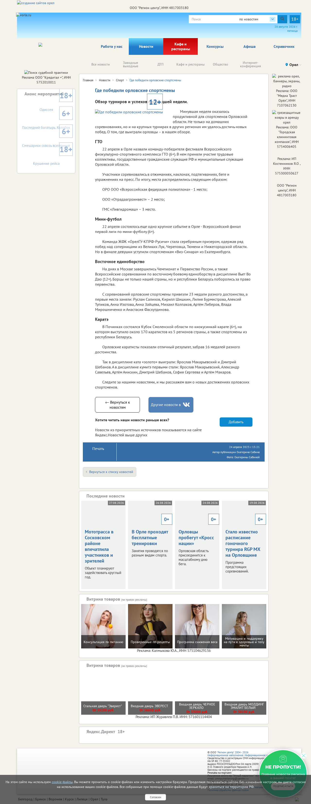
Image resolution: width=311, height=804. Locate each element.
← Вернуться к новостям (117, 405)
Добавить (236, 422)
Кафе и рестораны (180, 46)
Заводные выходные (130, 64)
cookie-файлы (62, 782)
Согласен (155, 797)
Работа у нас (111, 46)
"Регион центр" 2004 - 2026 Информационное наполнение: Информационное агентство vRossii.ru (248, 754)
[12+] (131, 112)
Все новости (100, 64)
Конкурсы (215, 46)
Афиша (249, 46)
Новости (146, 46)
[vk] (187, 404)
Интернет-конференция (250, 64)
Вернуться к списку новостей (111, 472)
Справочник (284, 46)
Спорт (120, 80)
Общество (220, 64)
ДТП (160, 64)
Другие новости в (166, 404)
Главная (88, 80)
